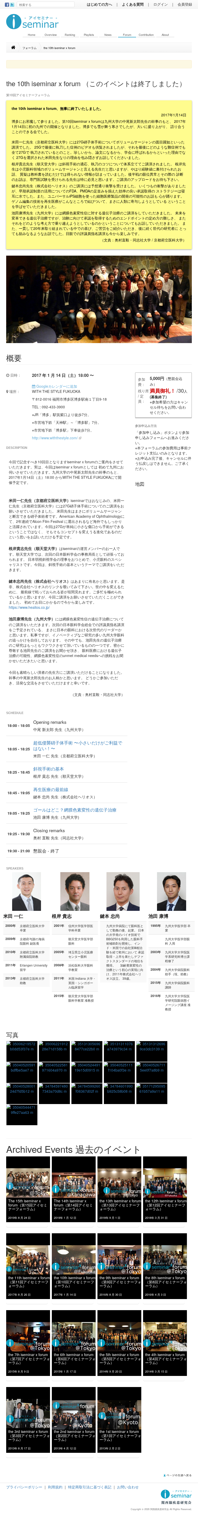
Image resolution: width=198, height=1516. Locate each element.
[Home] (16, 47)
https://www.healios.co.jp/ (29, 607)
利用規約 (55, 1486)
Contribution (146, 35)
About (165, 35)
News (108, 35)
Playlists (89, 35)
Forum (127, 35)
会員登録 (185, 4)
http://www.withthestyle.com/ (55, 437)
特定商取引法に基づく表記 (89, 1486)
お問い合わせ (128, 1486)
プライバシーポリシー (24, 1486)
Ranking (70, 35)
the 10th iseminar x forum (59, 48)
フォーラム (29, 48)
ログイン (160, 4)
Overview (51, 35)
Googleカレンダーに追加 (56, 386)
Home (31, 35)
